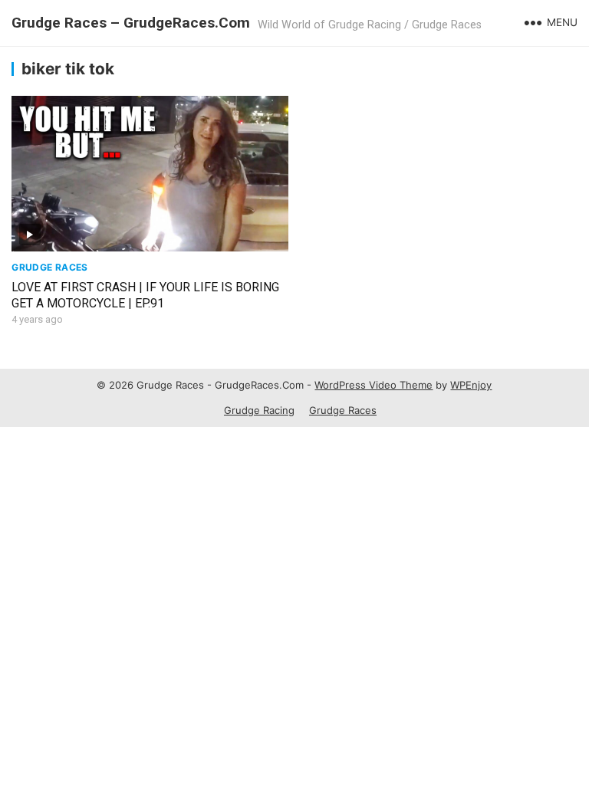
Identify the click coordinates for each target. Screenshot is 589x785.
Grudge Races (49, 267)
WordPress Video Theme (373, 385)
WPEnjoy (471, 385)
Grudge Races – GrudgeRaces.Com (131, 22)
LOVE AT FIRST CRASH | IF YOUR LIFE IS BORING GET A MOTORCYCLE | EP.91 (145, 295)
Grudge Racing (259, 410)
